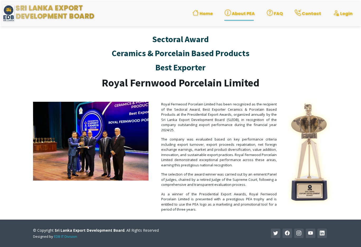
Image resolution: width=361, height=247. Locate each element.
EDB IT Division (65, 236)
